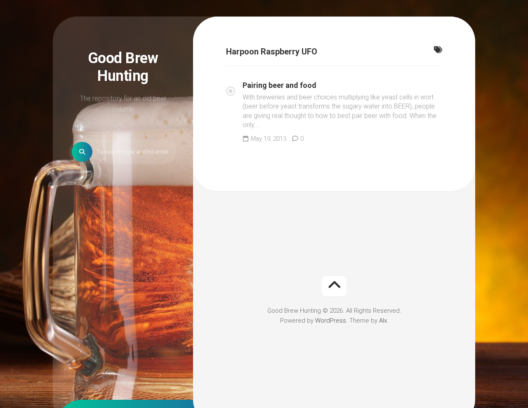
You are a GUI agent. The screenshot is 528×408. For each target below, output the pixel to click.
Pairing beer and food (279, 85)
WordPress (330, 320)
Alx (383, 320)
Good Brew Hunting (123, 67)
